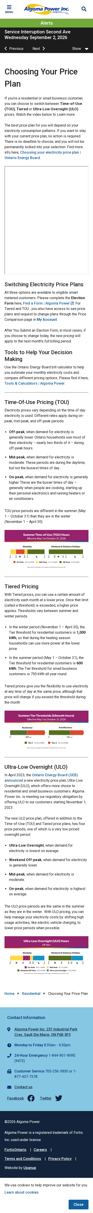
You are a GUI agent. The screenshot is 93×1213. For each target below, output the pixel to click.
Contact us (23, 1087)
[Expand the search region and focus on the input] (83, 9)
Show (76, 48)
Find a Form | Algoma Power (46, 303)
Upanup (29, 1168)
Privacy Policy (60, 1159)
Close (79, 1204)
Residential (31, 993)
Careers (40, 1150)
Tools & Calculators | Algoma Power (35, 383)
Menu (9, 12)
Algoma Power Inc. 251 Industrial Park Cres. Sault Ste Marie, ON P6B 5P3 (45, 1032)
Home (9, 993)
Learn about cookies (22, 1192)
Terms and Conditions (23, 1159)
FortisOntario (15, 1150)
